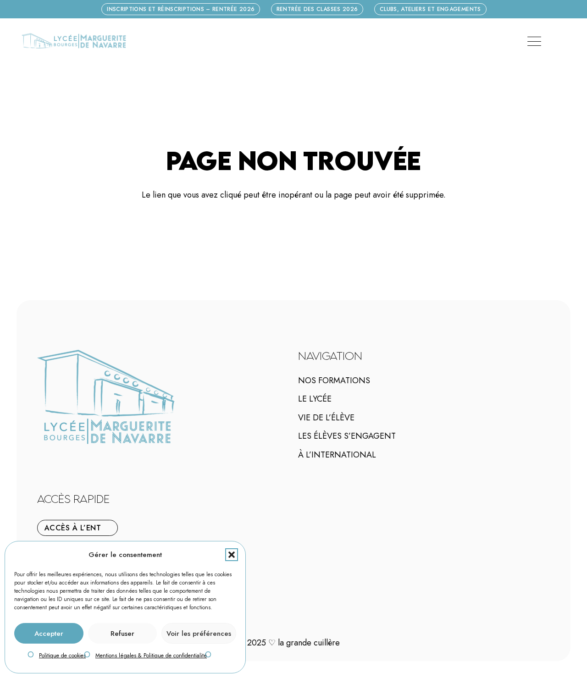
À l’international (337, 455)
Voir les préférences (198, 633)
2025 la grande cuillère (293, 643)
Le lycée (315, 399)
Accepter (48, 633)
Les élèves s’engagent (347, 436)
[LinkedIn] (68, 462)
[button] (231, 554)
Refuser (122, 633)
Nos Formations (334, 380)
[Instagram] (61, 463)
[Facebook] (54, 462)
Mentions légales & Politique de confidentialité (151, 655)
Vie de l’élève (326, 418)
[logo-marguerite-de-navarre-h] (74, 41)
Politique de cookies (62, 655)
